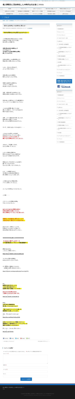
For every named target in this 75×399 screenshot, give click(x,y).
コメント (5, 353)
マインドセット (61, 35)
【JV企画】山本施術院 (63, 44)
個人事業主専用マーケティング (65, 66)
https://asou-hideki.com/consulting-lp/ (13, 253)
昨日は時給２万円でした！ (44, 341)
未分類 (59, 62)
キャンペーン (61, 32)
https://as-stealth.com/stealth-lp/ (11, 296)
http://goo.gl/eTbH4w (8, 331)
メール (5, 369)
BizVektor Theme (37, 395)
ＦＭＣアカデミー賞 (62, 38)
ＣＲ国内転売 (29, 28)
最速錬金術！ (61, 28)
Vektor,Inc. (44, 395)
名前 (4, 365)
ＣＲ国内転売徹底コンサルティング (65, 48)
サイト (4, 373)
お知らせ (60, 41)
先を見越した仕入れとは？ (8, 341)
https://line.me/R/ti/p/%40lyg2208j (11, 317)
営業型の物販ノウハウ (63, 59)
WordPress (31, 395)
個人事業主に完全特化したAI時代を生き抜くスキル (23, 5)
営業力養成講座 (61, 56)
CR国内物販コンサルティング (64, 52)
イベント (60, 72)
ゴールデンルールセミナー (64, 69)
